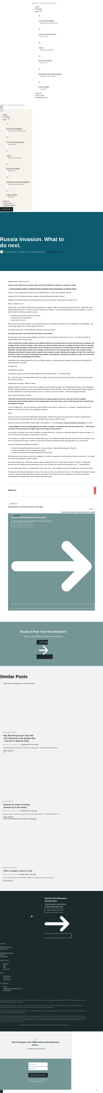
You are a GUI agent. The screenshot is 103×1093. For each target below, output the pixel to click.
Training (38, 93)
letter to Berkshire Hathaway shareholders (72, 423)
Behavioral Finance (38, 252)
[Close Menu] (1, 110)
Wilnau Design (64, 1025)
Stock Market (8, 801)
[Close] (1, 1091)
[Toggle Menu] (1, 107)
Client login (39, 95)
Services (38, 9)
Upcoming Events (41, 97)
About (37, 6)
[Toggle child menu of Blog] (40, 11)
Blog (37, 11)
